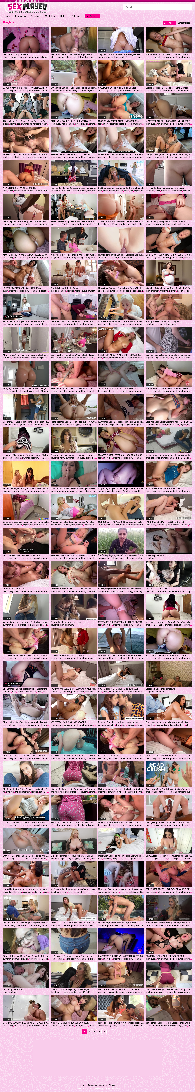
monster (150, 825)
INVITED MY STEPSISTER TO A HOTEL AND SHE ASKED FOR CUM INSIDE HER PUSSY (169, 756)
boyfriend (111, 591)
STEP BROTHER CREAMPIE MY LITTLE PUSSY (71, 154)
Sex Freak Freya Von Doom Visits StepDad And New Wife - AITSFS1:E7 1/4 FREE (74, 355)
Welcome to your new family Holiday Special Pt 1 (168, 923)
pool (109, 925)
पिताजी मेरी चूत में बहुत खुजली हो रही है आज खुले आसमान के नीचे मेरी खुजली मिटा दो (121, 555)
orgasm (46, 157)
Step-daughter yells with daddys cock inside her (120, 488)
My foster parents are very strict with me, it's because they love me (121, 789)
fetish (128, 57)
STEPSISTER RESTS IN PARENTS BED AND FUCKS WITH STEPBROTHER (169, 889)
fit (42, 391)
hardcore (86, 57)
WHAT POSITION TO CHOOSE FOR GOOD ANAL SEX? (26, 756)
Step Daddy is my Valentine (15, 54)
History (63, 16)
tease (37, 324)
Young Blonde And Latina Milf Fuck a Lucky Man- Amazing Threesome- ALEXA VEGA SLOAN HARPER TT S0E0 (26, 622)
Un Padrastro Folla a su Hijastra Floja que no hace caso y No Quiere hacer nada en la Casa (74, 956)
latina (153, 458)
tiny (45, 691)
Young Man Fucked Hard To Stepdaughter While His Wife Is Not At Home (169, 1023)
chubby (186, 191)
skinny (180, 90)
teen (148, 57)
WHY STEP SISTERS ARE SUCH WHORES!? (70, 1023)
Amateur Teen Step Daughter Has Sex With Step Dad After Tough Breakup (74, 522)
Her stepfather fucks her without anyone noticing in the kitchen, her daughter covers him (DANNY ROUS (74, 54)
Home (7, 16)
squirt (182, 591)
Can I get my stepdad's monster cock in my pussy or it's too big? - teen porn (169, 822)
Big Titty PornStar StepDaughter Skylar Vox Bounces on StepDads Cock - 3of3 (74, 856)
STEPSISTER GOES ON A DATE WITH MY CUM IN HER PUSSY (74, 923)
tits (171, 157)
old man (172, 291)
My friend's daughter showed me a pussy (165, 188)
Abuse (112, 1085)
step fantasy (95, 224)
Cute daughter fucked (13, 989)
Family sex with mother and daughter (163, 321)
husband (64, 257)
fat (34, 391)
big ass (48, 57)
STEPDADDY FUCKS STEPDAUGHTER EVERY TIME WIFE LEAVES (121, 622)
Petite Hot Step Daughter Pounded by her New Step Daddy (74, 422)
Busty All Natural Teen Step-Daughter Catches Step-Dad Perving (169, 856)
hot (158, 57)
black (105, 291)
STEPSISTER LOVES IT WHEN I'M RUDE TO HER (167, 388)
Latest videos (184, 23)
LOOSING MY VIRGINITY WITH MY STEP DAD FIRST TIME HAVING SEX (26, 88)
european (150, 90)
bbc (141, 424)
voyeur (84, 291)
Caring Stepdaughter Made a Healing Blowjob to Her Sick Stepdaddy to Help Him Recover (169, 88)
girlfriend (7, 358)
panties (101, 57)
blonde (6, 57)
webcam (88, 525)
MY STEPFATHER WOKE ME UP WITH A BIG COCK (25, 255)
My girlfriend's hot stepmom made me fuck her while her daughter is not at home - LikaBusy (26, 355)
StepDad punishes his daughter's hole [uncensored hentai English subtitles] (26, 221)
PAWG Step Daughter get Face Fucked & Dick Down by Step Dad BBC (121, 422)
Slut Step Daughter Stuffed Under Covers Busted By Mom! (121, 188)
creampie (165, 57)
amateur (32, 57)
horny (62, 458)
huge (148, 725)
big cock (90, 90)
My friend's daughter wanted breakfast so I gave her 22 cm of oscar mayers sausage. (74, 889)
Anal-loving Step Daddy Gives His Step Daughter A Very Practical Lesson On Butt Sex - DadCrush (169, 789)
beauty (128, 792)
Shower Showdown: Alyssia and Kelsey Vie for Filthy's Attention (121, 221)
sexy (157, 90)
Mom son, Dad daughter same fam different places (121, 889)
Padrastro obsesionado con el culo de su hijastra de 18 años (74, 822)
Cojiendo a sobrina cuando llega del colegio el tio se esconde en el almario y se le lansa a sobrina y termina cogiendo (26, 522)
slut (117, 424)
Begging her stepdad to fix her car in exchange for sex (26, 388)
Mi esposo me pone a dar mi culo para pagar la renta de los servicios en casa (169, 455)
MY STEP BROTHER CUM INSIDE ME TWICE (22, 555)
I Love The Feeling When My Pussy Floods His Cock (121, 1023)
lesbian (74, 992)
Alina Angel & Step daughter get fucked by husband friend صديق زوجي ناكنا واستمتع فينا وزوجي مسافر (74, 255)
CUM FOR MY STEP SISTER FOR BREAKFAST (118, 689)
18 (52, 191)
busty (191, 157)
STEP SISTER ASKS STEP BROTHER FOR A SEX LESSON (26, 822)
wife (45, 525)
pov (131, 191)
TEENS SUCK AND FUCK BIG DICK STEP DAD (118, 388)
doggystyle (23, 57)
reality (93, 57)
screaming (137, 57)
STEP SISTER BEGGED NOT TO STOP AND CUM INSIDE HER (74, 388)
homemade (119, 57)
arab (71, 257)
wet (30, 157)
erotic (186, 291)
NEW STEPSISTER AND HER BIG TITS (19, 188)
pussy (153, 57)
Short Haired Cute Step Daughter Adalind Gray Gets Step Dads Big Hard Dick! (26, 722)
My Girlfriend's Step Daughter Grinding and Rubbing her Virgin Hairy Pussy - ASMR (121, 255)
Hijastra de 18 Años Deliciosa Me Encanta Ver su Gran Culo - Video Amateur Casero (74, 188)
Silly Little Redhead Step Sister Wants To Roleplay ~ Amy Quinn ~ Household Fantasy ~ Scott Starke (26, 956)
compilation (131, 892)
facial (125, 491)
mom (122, 892)
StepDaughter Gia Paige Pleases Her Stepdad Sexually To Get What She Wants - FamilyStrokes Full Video (26, 789)
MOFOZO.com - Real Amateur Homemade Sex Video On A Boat (121, 655)
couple (189, 591)
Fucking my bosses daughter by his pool (117, 923)
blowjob (13, 57)
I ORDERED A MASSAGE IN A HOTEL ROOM (22, 288)
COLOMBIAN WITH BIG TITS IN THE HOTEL (117, 88)
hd (79, 57)
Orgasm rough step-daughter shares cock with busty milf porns (169, 355)
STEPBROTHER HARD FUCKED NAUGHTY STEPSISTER (74, 555)
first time (172, 191)
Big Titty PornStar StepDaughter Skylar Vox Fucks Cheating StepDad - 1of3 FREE (26, 923)
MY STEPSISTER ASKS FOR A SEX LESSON (165, 488)
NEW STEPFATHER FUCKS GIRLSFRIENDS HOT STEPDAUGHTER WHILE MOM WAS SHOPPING (26, 655)
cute (117, 224)
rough (44, 124)
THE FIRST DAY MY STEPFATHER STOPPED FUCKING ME (74, 321)
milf (112, 224)
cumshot (26, 358)
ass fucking (27, 224)
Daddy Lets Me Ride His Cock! (64, 288)
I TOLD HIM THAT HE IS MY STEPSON (67, 655)
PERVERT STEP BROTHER (14, 589)
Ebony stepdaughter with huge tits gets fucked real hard (169, 722)
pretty (122, 224)
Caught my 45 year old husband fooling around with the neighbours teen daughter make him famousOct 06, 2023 (26, 422)
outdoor (114, 558)
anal (100, 90)
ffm (63, 224)
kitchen (54, 57)
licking (10, 157)
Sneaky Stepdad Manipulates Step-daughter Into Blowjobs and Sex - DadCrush (26, 689)
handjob (40, 358)
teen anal (68, 191)
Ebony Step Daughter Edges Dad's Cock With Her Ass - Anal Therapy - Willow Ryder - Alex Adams (121, 288)
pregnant (155, 291)
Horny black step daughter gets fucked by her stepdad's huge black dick (26, 889)
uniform (18, 324)
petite (173, 57)
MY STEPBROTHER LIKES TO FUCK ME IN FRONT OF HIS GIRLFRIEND (169, 121)
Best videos (20, 16)
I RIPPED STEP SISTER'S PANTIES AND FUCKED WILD (121, 822)
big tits (13, 124)
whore (121, 792)
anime (42, 224)
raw (44, 257)
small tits (92, 291)
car (4, 391)
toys (32, 324)
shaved (44, 324)
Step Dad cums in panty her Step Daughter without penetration (121, 54)
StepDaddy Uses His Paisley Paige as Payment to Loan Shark (121, 856)
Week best (35, 16)
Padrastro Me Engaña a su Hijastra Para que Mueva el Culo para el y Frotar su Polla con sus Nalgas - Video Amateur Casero (169, 989)
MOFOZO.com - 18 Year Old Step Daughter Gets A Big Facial (121, 522)
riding (126, 191)
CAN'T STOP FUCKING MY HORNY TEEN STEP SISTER (169, 255)
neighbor (150, 157)
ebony (119, 291)
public (137, 925)
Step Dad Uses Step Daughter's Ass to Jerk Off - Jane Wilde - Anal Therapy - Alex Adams (169, 422)
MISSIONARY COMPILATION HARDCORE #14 (118, 121)
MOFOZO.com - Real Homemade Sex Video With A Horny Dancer (26, 154)
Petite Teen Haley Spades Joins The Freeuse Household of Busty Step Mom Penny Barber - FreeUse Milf (74, 221)
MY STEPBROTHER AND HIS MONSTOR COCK (118, 989)
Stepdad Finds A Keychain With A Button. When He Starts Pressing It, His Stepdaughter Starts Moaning (26, 321)
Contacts (103, 1085)
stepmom (16, 358)
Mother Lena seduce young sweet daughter (71, 989)
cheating (18, 525)
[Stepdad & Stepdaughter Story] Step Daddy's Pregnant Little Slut (169, 288)
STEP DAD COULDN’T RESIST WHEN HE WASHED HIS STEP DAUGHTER (26, 1023)
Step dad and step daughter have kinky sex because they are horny (74, 455)
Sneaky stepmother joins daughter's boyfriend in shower (121, 589)
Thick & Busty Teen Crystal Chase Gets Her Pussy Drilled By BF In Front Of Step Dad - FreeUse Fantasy (26, 121)
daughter (62, 57)
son (99, 892)
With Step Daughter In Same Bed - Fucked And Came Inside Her (26, 856)
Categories (77, 16)
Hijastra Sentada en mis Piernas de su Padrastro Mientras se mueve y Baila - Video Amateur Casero (74, 789)
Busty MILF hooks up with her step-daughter (118, 722)
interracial (23, 391)
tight (192, 224)
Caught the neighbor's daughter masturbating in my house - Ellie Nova (169, 154)
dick (36, 525)
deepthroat (37, 157)
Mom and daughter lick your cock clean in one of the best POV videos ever (26, 488)
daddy (179, 191)
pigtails (40, 57)
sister (180, 224)
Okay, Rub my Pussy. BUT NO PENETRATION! (166, 221)
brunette (172, 90)
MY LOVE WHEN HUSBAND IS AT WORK (68, 722)
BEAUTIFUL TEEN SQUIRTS (158, 589)
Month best (50, 16)
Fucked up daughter (155, 555)
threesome (71, 224)
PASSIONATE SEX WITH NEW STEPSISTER (165, 522)
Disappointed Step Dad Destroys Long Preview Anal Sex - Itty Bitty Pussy (74, 488)
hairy (120, 257)
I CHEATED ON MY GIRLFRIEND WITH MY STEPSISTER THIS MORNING (121, 154)
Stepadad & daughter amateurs (160, 689)
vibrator (26, 324)
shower (120, 591)
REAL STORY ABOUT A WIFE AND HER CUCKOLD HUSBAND (121, 355)
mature (161, 324)
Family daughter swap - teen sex (66, 622)
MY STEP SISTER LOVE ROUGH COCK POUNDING (120, 455)
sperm (119, 491)
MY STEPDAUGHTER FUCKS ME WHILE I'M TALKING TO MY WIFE (169, 655)
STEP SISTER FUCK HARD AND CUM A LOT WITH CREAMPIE (74, 589)
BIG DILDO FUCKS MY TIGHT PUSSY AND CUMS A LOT (74, 756)
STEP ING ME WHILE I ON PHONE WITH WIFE (71, 121)
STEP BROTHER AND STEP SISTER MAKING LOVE (120, 756)
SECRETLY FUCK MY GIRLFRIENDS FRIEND (165, 956)
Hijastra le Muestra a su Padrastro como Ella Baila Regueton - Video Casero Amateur (26, 455)
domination (113, 792)
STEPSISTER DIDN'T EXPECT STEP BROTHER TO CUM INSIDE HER (169, 54)
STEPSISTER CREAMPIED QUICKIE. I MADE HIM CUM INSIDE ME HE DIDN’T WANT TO (121, 321)
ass (76, 57)
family (164, 191)
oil (132, 424)
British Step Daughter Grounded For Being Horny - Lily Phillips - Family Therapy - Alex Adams (74, 88)
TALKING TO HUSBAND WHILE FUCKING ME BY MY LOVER (74, 689)
